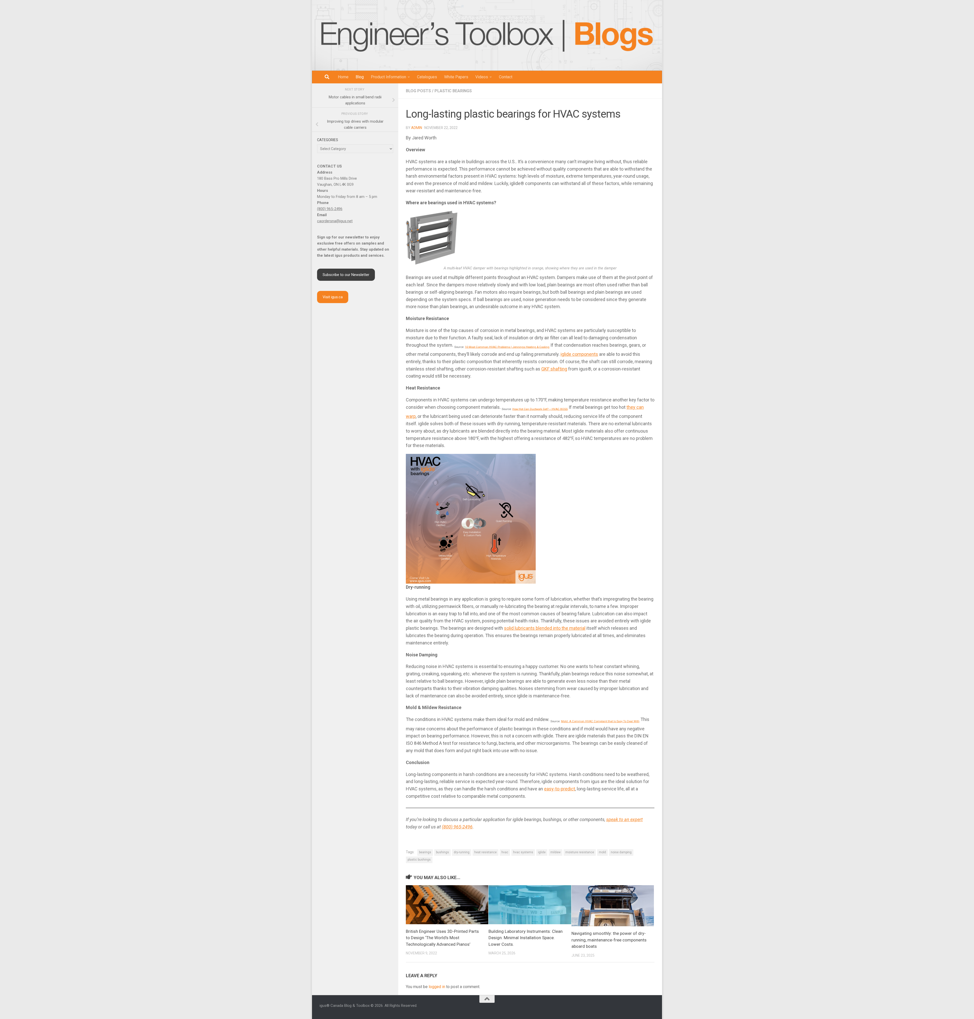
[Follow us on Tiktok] (646, 1008)
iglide (542, 852)
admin (416, 128)
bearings (425, 852)
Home (343, 77)
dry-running (461, 852)
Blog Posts (418, 90)
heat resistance (485, 852)
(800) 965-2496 (457, 826)
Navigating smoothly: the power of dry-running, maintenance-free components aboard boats (609, 940)
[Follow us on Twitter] (640, 1008)
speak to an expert (624, 819)
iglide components (579, 354)
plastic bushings (419, 859)
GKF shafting (554, 369)
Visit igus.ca (333, 297)
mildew (555, 852)
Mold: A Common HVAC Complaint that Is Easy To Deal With (600, 721)
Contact (505, 77)
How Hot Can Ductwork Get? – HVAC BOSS (540, 409)
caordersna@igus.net (335, 221)
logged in (437, 986)
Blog (360, 77)
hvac (504, 852)
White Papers (456, 77)
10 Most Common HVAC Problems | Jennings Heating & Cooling (507, 346)
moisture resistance (579, 852)
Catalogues (427, 77)
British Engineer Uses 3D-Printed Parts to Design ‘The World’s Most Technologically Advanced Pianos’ (442, 938)
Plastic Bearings (453, 90)
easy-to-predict (559, 788)
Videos (481, 77)
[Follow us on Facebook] (616, 1008)
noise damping (621, 852)
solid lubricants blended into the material (544, 628)
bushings (442, 852)
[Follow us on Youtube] (634, 1008)
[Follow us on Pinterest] (652, 1008)
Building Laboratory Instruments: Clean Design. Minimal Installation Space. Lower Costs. (526, 938)
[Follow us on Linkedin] (628, 1008)
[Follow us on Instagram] (622, 1008)
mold (602, 852)
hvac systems (523, 852)
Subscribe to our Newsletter (346, 274)
